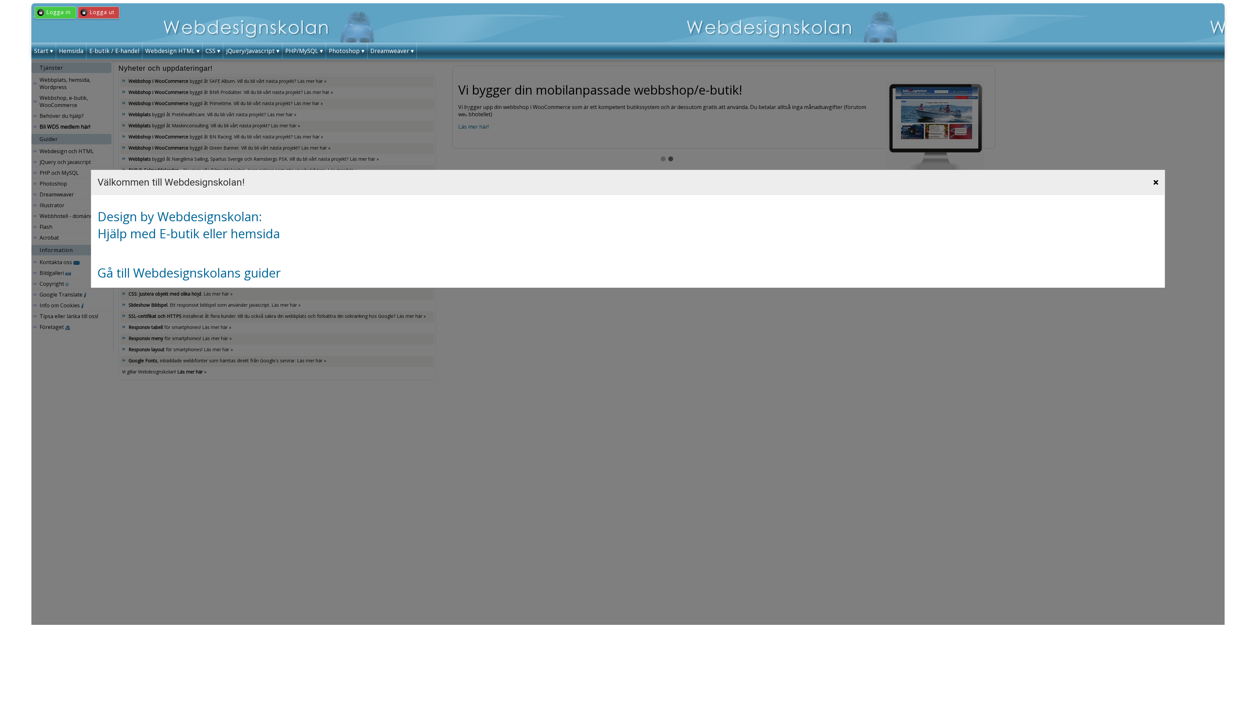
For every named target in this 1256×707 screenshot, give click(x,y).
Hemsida (71, 51)
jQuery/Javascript (250, 51)
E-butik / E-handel (114, 51)
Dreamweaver (389, 51)
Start (41, 51)
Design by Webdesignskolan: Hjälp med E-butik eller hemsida (188, 225)
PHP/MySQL (301, 51)
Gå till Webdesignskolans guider (189, 272)
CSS (210, 51)
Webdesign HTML (170, 51)
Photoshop (344, 51)
